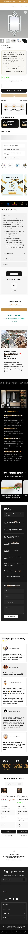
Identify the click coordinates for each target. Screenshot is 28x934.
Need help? (24, 100)
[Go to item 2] (8, 41)
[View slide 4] (16, 863)
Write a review (14, 310)
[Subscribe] (24, 879)
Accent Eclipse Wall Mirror (8, 796)
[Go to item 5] (24, 41)
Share (4, 100)
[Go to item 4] (19, 41)
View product (8, 835)
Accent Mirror (4, 45)
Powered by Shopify (17, 927)
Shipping (10, 81)
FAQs (14, 513)
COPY (5, 124)
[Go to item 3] (13, 41)
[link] (11, 487)
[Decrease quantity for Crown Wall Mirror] (3, 86)
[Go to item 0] (2, 41)
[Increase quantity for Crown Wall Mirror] (8, 86)
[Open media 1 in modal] (25, 12)
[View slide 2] (13, 863)
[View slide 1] (11, 863)
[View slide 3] (15, 863)
